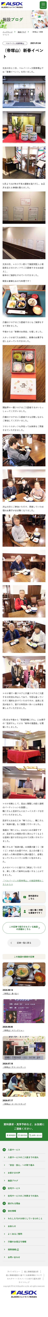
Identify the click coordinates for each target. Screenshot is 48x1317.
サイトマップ (24, 1282)
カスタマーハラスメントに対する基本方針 (24, 1278)
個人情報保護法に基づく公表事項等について (24, 1275)
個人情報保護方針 (31, 1271)
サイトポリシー (13, 1271)
